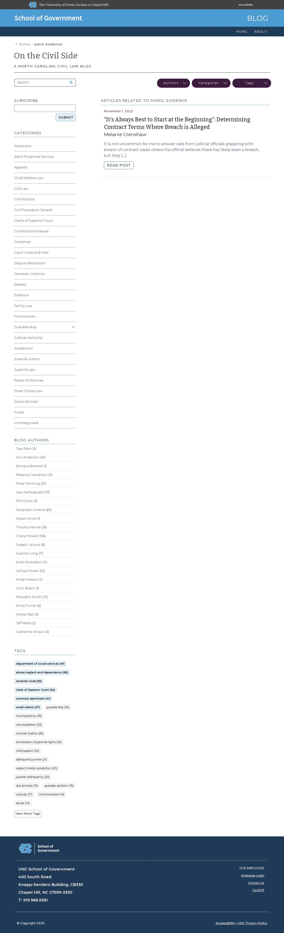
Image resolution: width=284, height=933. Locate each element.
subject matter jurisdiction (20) (36, 768)
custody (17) (24, 794)
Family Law (23, 306)
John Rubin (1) (27, 588)
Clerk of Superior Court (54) (35, 690)
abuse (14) (23, 803)
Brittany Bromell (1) (31, 466)
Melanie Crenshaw (125, 134)
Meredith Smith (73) (32, 597)
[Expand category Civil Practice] (73, 199)
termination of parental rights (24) (38, 742)
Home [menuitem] (242, 31)
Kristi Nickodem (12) (31, 562)
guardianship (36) (57, 707)
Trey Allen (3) (26, 449)
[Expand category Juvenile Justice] (73, 359)
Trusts (19, 412)
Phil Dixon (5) (26, 501)
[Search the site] (70, 83)
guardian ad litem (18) (59, 786)
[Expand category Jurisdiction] (73, 348)
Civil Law (21, 189)
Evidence (21, 295)
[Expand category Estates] (73, 284)
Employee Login (252, 875)
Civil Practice (24, 199)
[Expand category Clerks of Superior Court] (73, 220)
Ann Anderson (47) (31, 457)
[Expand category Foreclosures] (73, 316)
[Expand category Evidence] (73, 295)
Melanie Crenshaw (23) (34, 475)
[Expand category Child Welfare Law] (73, 178)
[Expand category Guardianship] (73, 327)
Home (24, 44)
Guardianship (25, 327)
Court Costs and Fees (31, 252)
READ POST (119, 165)
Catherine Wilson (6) (32, 632)
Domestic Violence (29, 274)
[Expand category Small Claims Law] (73, 391)
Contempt (22, 242)
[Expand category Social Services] (73, 402)
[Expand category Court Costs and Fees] (73, 252)
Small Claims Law (28, 391)
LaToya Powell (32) (30, 571)
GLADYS (258, 890)
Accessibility (246, 4)
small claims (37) (28, 707)
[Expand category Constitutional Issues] (73, 231)
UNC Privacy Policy (252, 923)
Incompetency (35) (29, 716)
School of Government (48, 18)
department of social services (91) (40, 664)
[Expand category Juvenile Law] (73, 370)
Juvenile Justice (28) (29, 733)
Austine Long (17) (29, 553)
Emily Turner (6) (28, 606)
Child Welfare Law (28, 178)
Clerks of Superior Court (33, 220)
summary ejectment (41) (33, 699)
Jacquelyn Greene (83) (34, 510)
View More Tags (28, 813)
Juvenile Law (24, 370)
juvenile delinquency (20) (32, 777)
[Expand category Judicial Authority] (73, 338)
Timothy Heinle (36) (31, 527)
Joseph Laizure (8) (30, 545)
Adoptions (22, 146)
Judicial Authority (28, 338)
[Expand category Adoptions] (73, 146)
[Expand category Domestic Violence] (73, 274)
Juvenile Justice (26, 359)
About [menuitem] (261, 31)
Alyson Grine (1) (28, 518)
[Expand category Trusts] (73, 412)
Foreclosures (24, 316)
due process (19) (27, 786)
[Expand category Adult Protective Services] (73, 157)
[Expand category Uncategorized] (73, 423)
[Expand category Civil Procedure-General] (73, 210)
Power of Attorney (28, 380)
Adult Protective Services (34, 157)
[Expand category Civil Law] (73, 189)
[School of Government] (39, 848)
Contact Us (256, 883)
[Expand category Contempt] (73, 242)
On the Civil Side (46, 56)
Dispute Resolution (30, 263)
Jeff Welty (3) (26, 623)
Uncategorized (26, 423)
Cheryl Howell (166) (31, 536)
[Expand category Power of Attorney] (73, 380)
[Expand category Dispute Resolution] (73, 263)
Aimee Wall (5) (27, 614)
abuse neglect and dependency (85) (42, 672)
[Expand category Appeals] (73, 167)
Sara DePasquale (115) (33, 492)
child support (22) (27, 751)
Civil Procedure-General (33, 210)
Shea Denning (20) (31, 483)
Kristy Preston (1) (29, 579)
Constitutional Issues (31, 231)
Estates (20, 284)
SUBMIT (66, 117)
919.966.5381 (35, 900)
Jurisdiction (23, 348)
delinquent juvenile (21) (31, 760)
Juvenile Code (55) (29, 681)
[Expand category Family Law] (73, 306)
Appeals (20, 167)
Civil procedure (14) (51, 794)
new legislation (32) (29, 725)
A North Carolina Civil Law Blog (53, 66)
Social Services (25, 401)
